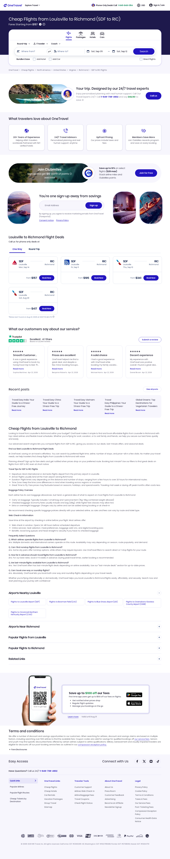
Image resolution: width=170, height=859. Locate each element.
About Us (109, 787)
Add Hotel (41, 59)
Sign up (94, 205)
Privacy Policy (62, 220)
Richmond (83, 70)
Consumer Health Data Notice (146, 820)
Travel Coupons (82, 799)
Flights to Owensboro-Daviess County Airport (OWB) (140, 602)
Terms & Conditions (144, 795)
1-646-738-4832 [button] (48, 770)
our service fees (141, 739)
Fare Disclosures (19, 749)
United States (59, 70)
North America (43, 70)
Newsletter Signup (113, 807)
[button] (112, 5)
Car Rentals (49, 795)
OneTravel (13, 70)
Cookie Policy (141, 791)
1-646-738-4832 (109, 96)
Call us (153, 95)
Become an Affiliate (114, 803)
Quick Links (15, 780)
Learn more (49, 177)
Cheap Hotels (50, 791)
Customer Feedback (114, 795)
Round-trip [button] (22, 43)
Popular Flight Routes (19, 792)
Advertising (110, 799)
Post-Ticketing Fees (144, 807)
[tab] (69, 35)
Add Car (56, 59)
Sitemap (48, 807)
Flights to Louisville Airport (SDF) (25, 601)
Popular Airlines (17, 786)
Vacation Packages (53, 799)
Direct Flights (149, 59)
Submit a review (150, 339)
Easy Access (18, 761)
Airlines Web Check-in (85, 791)
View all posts (152, 389)
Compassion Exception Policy (146, 813)
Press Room (110, 791)
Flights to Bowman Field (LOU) (63, 601)
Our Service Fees (142, 803)
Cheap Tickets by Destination (18, 800)
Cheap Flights (27, 70)
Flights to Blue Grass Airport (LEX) (103, 601)
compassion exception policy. (92, 744)
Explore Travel (31, 5)
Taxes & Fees (141, 799)
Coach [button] (54, 43)
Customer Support (83, 787)
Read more (16, 410)
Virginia (72, 70)
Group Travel (50, 803)
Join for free (146, 172)
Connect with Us (115, 761)
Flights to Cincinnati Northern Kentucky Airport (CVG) (24, 613)
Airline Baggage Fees (84, 795)
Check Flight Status (84, 803)
